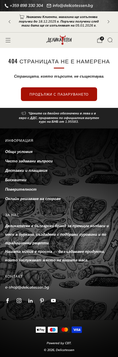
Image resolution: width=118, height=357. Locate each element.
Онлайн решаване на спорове (33, 198)
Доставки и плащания (26, 170)
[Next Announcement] (108, 21)
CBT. (68, 343)
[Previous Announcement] (9, 21)
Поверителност (21, 189)
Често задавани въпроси (29, 161)
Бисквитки (15, 180)
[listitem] (59, 21)
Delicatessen (65, 350)
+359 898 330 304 (26, 5)
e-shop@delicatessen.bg (27, 287)
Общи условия (19, 151)
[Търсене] (110, 40)
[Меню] (8, 40)
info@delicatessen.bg (73, 5)
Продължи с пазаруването (59, 94)
